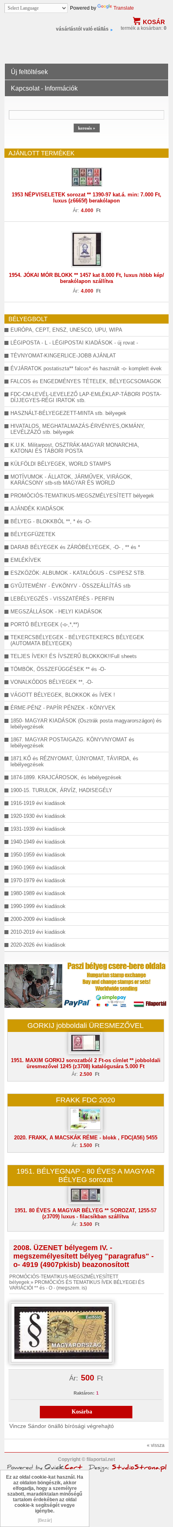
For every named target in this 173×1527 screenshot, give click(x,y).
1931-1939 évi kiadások (38, 829)
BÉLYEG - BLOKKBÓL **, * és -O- (50, 521)
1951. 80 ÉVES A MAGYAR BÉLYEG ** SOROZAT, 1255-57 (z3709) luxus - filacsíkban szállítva (85, 1213)
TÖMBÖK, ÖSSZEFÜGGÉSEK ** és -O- (58, 669)
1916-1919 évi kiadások (38, 803)
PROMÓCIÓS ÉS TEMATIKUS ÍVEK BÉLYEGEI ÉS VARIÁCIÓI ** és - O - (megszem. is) (76, 1285)
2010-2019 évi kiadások (38, 932)
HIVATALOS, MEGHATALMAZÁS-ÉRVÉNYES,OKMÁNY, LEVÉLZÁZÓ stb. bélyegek (77, 429)
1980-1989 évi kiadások (38, 893)
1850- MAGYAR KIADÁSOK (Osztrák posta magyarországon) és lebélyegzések (86, 724)
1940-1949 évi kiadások (38, 842)
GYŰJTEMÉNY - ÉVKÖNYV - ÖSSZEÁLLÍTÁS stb (70, 586)
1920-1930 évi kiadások (38, 816)
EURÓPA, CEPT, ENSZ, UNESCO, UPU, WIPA (66, 330)
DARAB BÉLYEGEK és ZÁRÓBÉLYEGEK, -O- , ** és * (75, 547)
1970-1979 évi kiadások (38, 880)
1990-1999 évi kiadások (38, 906)
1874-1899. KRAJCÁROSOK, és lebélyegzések (66, 777)
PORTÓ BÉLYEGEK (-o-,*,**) (44, 624)
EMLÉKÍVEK (25, 560)
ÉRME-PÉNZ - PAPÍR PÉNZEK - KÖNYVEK (62, 708)
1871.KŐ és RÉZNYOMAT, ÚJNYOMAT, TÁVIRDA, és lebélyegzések (74, 761)
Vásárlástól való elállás (82, 29)
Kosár (154, 22)
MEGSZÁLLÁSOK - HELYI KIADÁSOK (56, 612)
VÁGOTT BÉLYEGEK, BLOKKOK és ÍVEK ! (62, 695)
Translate (123, 8)
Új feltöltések (29, 71)
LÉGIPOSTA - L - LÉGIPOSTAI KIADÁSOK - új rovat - (74, 343)
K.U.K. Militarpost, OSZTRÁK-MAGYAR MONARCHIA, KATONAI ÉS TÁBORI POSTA (74, 448)
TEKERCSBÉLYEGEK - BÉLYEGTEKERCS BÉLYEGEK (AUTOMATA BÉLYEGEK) (77, 640)
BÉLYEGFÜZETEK (33, 534)
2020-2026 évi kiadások (38, 945)
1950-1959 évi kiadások (38, 855)
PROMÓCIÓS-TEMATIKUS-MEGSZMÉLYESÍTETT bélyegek (82, 496)
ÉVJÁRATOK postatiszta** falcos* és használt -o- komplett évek (86, 368)
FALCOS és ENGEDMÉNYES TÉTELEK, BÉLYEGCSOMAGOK (85, 381)
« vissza (156, 1445)
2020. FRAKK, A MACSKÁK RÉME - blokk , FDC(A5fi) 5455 (85, 1138)
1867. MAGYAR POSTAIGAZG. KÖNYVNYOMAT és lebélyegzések (72, 743)
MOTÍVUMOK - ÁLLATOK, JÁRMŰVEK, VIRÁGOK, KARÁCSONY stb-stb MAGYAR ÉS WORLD (71, 480)
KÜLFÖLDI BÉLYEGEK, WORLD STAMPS (60, 464)
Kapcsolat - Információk (44, 88)
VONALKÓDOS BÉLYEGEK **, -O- (51, 682)
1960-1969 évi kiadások (38, 868)
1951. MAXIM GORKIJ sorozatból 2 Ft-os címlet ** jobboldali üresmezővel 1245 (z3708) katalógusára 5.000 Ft (86, 1063)
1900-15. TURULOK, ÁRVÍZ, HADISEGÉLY (61, 790)
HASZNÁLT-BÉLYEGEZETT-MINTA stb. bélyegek (68, 413)
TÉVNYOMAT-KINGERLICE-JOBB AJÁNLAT (63, 356)
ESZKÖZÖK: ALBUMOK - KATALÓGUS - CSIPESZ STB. (78, 573)
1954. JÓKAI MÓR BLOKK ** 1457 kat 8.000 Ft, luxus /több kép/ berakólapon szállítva (86, 278)
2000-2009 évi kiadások (38, 919)
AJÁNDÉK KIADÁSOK (37, 509)
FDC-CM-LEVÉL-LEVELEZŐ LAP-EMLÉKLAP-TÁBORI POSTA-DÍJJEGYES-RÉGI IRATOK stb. (85, 397)
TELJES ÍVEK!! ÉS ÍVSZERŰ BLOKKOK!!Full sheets (73, 656)
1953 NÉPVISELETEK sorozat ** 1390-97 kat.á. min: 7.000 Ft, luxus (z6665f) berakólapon (86, 198)
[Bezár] (45, 1520)
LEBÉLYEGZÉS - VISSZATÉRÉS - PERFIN (62, 599)
